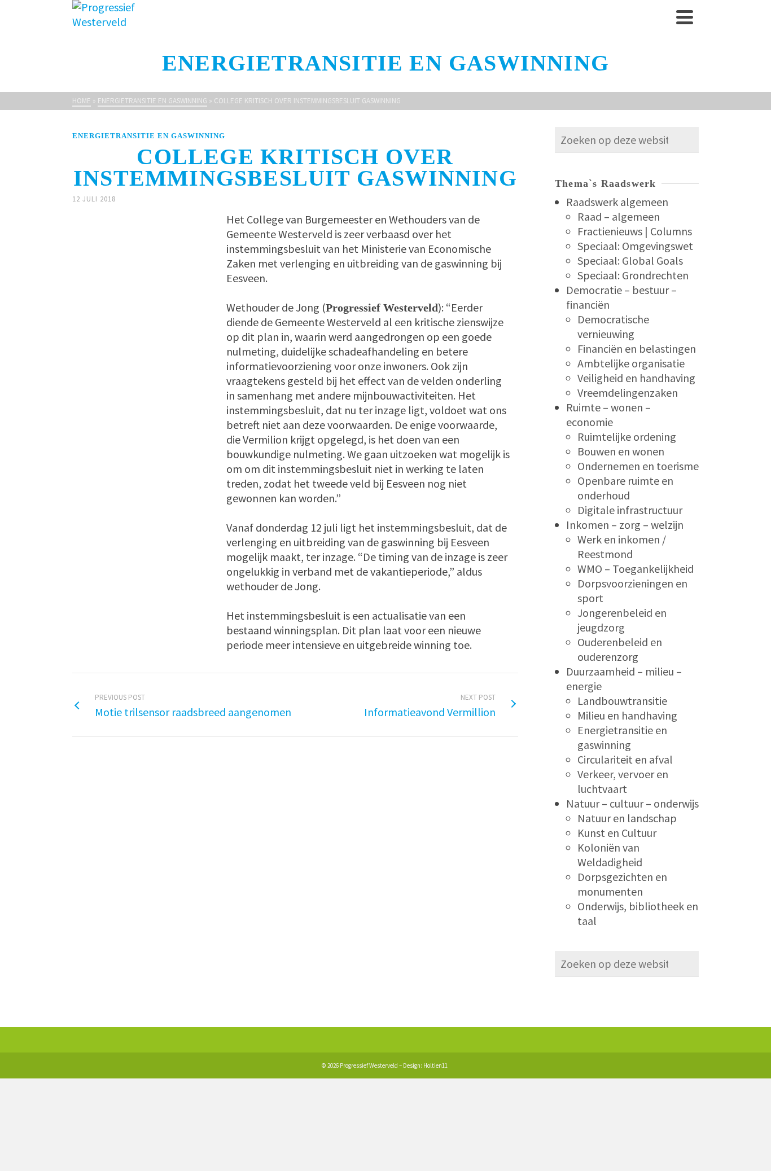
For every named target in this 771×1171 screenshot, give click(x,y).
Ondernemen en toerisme (638, 466)
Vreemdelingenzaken (627, 392)
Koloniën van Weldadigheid (609, 854)
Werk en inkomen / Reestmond (621, 546)
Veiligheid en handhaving (636, 378)
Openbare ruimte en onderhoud (625, 487)
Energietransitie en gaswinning (148, 135)
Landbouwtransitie (622, 701)
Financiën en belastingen (636, 348)
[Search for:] (627, 140)
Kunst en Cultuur (616, 833)
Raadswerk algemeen (617, 202)
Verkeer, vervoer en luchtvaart (622, 781)
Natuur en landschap (627, 818)
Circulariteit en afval (625, 759)
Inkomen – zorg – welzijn (625, 524)
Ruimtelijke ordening (626, 436)
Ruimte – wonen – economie (608, 414)
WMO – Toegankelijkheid (635, 569)
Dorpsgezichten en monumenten (622, 884)
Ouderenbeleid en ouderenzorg (619, 649)
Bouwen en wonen (620, 451)
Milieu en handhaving (627, 715)
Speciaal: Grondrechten (633, 275)
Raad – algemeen (618, 216)
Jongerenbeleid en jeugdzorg (622, 620)
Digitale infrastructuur (629, 510)
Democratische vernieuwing (613, 326)
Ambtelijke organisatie (631, 363)
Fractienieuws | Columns (634, 231)
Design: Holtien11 (425, 1065)
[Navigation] (685, 17)
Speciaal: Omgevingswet (635, 246)
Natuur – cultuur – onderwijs (632, 803)
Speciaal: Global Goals (630, 260)
